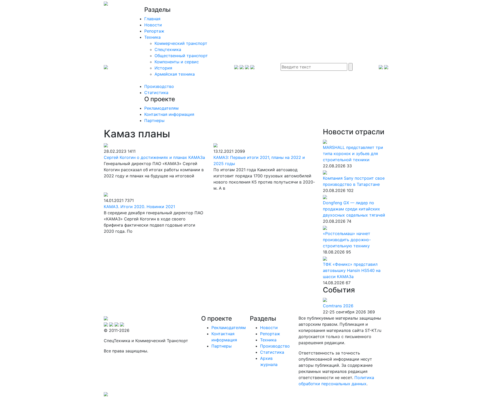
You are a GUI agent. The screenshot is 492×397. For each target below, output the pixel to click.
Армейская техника (175, 74)
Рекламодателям (161, 108)
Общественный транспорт (181, 55)
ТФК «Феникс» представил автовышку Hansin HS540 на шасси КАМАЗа (352, 270)
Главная (152, 18)
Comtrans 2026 (338, 305)
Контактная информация (169, 114)
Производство (159, 86)
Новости (153, 24)
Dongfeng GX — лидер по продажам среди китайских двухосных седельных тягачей (354, 209)
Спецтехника (168, 49)
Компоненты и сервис (177, 61)
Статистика (156, 92)
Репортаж (154, 31)
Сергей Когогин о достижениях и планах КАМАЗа (154, 157)
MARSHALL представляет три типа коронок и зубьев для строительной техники (353, 153)
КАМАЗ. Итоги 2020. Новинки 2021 (139, 206)
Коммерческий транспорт (181, 43)
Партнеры (154, 120)
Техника (152, 37)
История (163, 67)
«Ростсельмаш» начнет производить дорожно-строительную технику (347, 239)
